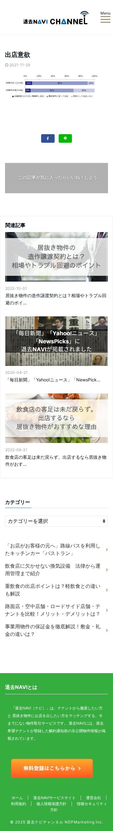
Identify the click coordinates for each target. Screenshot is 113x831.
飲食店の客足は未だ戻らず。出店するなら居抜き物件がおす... (55, 460)
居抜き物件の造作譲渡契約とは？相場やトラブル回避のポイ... (55, 299)
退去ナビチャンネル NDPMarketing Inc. (65, 822)
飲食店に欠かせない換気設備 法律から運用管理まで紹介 (52, 570)
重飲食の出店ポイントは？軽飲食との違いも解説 (52, 590)
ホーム (17, 797)
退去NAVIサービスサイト (54, 797)
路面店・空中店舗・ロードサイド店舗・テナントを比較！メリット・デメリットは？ (52, 610)
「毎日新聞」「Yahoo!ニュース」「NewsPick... (52, 379)
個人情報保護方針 (51, 803)
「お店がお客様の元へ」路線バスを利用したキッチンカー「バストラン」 (52, 549)
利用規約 (18, 803)
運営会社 (93, 797)
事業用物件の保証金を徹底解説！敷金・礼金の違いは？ (52, 630)
